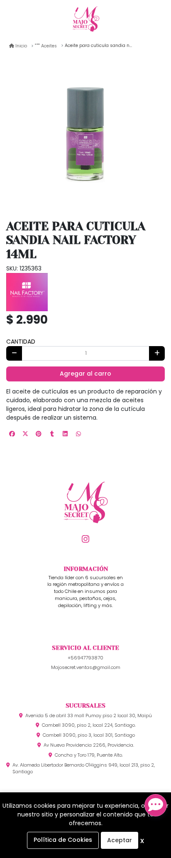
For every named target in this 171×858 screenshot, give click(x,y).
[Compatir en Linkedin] (65, 434)
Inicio (21, 46)
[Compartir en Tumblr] (52, 434)
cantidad (20, 341)
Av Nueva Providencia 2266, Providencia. (89, 745)
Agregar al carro (85, 373)
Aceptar (119, 840)
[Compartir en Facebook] (12, 434)
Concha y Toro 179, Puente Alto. (89, 755)
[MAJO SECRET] (86, 20)
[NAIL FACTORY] (27, 291)
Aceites (49, 46)
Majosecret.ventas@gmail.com (85, 667)
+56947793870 (85, 657)
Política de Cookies (63, 840)
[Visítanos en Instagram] (85, 539)
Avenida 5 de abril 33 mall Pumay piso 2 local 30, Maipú (88, 715)
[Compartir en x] (25, 434)
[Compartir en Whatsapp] (78, 434)
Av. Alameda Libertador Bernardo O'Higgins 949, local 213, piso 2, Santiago (83, 768)
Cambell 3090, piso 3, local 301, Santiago (89, 735)
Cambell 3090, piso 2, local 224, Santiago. (89, 725)
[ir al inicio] (85, 516)
